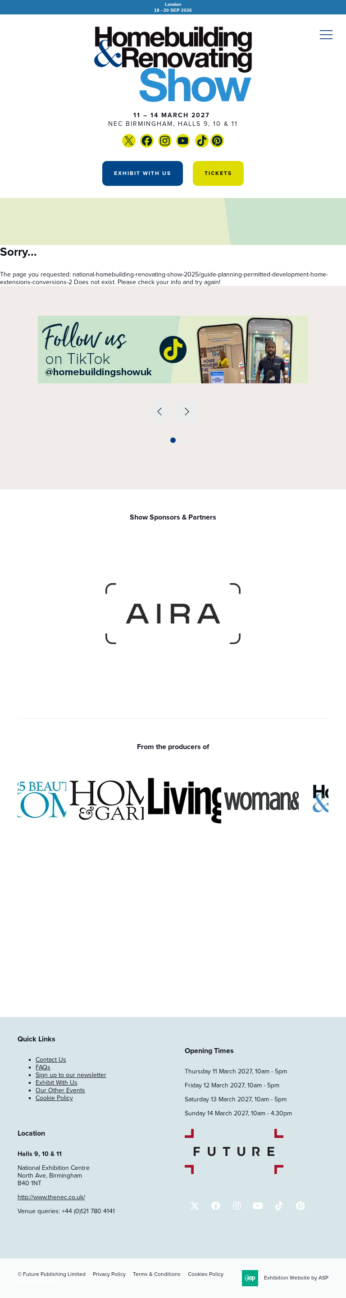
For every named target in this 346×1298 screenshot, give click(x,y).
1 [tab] (154, 440)
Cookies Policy (205, 1274)
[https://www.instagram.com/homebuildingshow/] (165, 145)
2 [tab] (163, 440)
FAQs (43, 1067)
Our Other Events (60, 1090)
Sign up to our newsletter (71, 1075)
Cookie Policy (54, 1098)
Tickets (218, 173)
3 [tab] (173, 440)
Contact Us (51, 1059)
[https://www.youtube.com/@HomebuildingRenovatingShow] (183, 145)
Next (187, 412)
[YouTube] (194, 145)
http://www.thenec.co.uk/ (51, 1197)
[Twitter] (129, 145)
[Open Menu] (326, 34)
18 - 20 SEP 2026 (173, 7)
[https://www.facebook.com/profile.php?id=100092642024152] (147, 145)
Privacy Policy (109, 1274)
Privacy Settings (37, 1281)
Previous (159, 412)
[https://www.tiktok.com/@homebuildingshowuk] (202, 145)
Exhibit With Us (142, 173)
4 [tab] (182, 440)
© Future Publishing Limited (52, 1274)
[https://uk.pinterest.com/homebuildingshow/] (217, 145)
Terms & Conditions (157, 1274)
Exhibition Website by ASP (296, 1278)
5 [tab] (191, 440)
